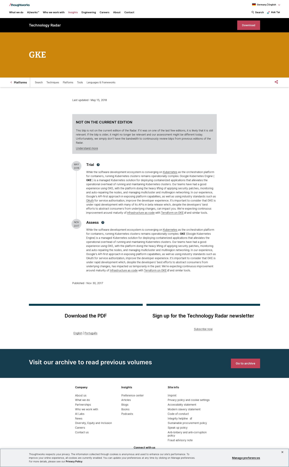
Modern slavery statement (184, 409)
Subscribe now (203, 329)
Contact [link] (129, 12)
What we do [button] (16, 12)
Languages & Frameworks (101, 82)
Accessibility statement (182, 404)
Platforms (68, 82)
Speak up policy (178, 427)
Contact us (82, 432)
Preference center (132, 395)
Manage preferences (246, 457)
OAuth (90, 200)
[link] (248, 25)
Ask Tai (275, 12)
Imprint (172, 395)
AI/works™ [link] (33, 12)
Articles (126, 400)
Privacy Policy (74, 461)
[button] (98, 164)
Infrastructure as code (124, 270)
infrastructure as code (141, 212)
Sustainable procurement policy (187, 423)
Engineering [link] (89, 12)
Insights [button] (73, 12)
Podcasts (127, 413)
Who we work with (86, 409)
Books (125, 409)
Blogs (124, 404)
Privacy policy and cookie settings (189, 400)
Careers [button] (104, 12)
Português (90, 333)
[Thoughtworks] (19, 3)
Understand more (87, 148)
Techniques (52, 82)
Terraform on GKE (172, 212)
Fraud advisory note (180, 440)
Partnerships (83, 404)
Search (259, 12)
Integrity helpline (178, 418)
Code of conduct (178, 413)
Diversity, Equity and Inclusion (93, 423)
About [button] (117, 12)
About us (80, 395)
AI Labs (79, 413)
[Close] (282, 452)
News (78, 418)
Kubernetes (170, 172)
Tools (80, 82)
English (77, 333)
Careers (80, 427)
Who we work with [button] (54, 12)
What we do (82, 400)
